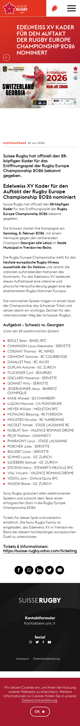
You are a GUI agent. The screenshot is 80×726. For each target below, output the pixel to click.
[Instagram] (30, 642)
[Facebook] (41, 642)
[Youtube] (47, 642)
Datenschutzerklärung (39, 700)
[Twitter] (35, 642)
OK (37, 712)
